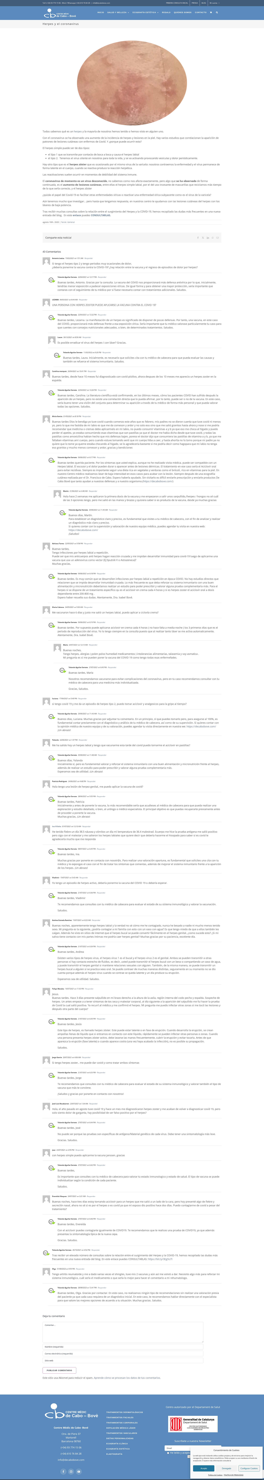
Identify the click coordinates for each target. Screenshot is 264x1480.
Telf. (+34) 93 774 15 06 (52, 3)
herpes (78, 131)
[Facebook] (63, 1472)
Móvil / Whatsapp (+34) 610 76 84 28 (76, 3)
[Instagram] (71, 1472)
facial (63, 222)
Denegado (226, 1468)
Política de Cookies (215, 1475)
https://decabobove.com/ (158, 481)
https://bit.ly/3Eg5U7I (160, 1259)
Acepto (204, 1468)
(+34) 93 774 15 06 (71, 1447)
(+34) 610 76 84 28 (71, 1453)
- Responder (88, 258)
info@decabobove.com (101, 3)
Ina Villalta (56, 826)
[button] (217, 12)
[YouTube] (79, 1472)
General (71, 222)
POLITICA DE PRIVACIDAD (233, 1475)
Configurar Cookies (249, 1468)
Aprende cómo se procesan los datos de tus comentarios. (127, 1377)
